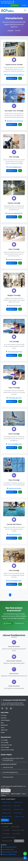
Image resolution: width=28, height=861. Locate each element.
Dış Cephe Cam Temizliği (8, 837)
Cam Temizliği (5, 747)
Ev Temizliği (4, 740)
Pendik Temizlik (18, 813)
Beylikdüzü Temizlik (7, 816)
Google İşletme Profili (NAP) (9, 764)
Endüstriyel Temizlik (6, 745)
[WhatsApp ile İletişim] (20, 78)
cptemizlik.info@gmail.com (8, 3)
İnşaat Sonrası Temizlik (7, 750)
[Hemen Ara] (25, 858)
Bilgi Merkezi (4, 725)
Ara (25, 5)
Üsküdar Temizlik (18, 802)
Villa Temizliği (5, 833)
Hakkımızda (4, 730)
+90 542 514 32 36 (7, 1)
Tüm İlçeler (5, 820)
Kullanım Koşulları (16, 794)
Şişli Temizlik (17, 806)
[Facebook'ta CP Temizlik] (2, 708)
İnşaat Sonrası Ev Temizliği (10, 852)
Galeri (2, 727)
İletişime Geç (20, 623)
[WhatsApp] (25, 854)
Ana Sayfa (10, 30)
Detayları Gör (11, 78)
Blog (2, 723)
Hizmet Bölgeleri (5, 720)
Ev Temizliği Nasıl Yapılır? (9, 847)
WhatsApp (16, 5)
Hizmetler (3, 718)
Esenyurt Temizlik (19, 816)
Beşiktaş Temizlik (6, 806)
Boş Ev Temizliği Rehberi (9, 854)
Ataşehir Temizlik (6, 809)
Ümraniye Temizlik (18, 809)
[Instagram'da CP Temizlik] (6, 708)
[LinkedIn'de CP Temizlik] (10, 708)
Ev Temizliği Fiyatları (8, 849)
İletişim (3, 732)
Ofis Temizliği (4, 742)
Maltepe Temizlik (6, 813)
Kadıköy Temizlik (6, 802)
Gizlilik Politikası (5, 794)
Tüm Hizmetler (19, 841)
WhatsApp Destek (8, 777)
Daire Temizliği (15, 826)
